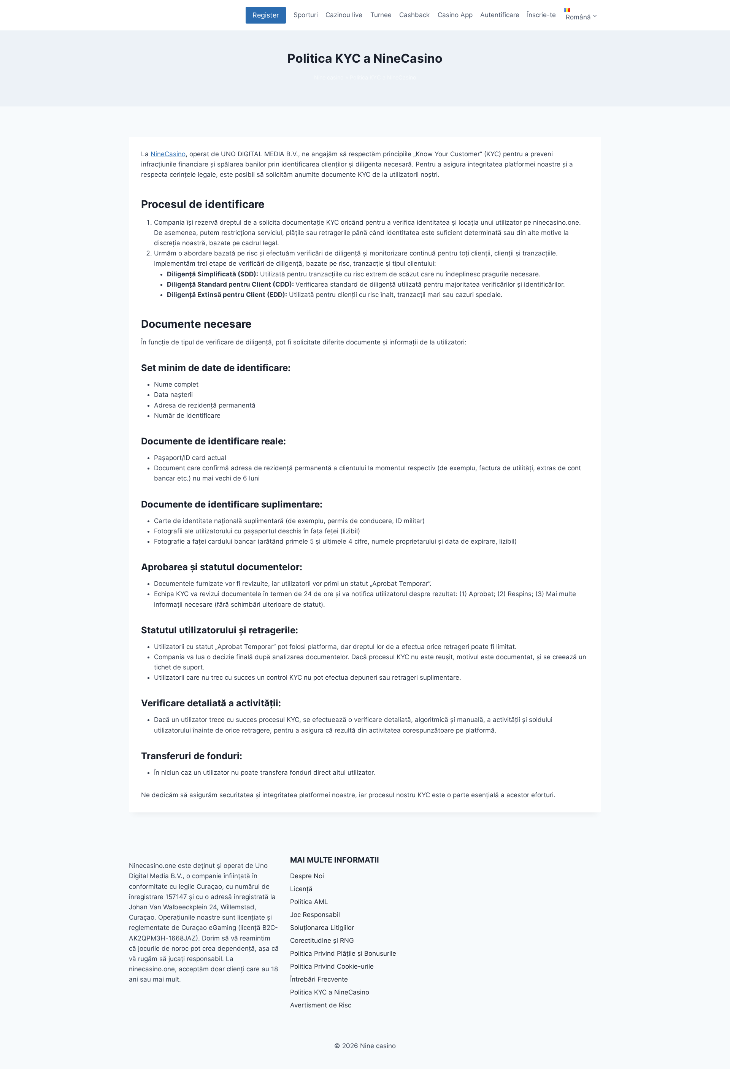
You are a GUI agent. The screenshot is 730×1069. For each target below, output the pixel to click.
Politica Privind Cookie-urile (332, 966)
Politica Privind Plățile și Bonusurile (343, 953)
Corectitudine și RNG (322, 940)
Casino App (455, 15)
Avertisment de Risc (320, 1005)
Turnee (381, 15)
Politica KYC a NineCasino (329, 992)
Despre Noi (307, 876)
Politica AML (309, 902)
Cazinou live (343, 15)
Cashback (414, 15)
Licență (301, 889)
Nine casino (329, 77)
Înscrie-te (541, 15)
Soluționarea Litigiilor (322, 927)
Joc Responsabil (315, 914)
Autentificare (499, 15)
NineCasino (168, 154)
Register (265, 15)
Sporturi (306, 15)
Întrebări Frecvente (319, 979)
